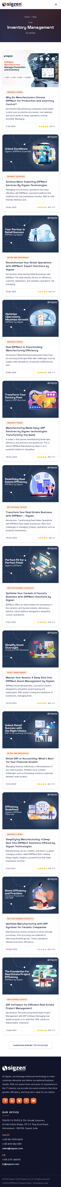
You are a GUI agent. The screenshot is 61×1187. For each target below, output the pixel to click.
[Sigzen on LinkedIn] (12, 1101)
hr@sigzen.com (10, 1164)
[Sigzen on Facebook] (5, 1101)
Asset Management (16, 673)
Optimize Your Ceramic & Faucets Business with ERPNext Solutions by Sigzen (28, 597)
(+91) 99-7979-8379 (12, 1139)
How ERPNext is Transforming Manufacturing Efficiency (24, 348)
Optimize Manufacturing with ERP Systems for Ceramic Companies (27, 925)
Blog (34, 17)
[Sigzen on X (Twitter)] (26, 1101)
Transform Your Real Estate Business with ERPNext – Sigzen (29, 514)
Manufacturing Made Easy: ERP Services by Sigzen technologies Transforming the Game (26, 431)
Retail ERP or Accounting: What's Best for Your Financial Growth (30, 760)
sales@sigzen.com (12, 1148)
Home (27, 17)
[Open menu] (56, 4)
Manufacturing (15, 92)
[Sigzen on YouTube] (33, 1101)
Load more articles (30, 1045)
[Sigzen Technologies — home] (12, 4)
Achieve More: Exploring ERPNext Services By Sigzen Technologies (26, 183)
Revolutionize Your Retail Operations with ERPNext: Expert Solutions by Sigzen (28, 266)
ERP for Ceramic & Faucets (20, 588)
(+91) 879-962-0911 (11, 1144)
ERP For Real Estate (17, 507)
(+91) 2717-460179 (11, 1159)
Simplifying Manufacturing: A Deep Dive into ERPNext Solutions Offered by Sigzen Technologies (30, 843)
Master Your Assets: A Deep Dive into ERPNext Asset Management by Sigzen (30, 679)
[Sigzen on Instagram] (19, 1101)
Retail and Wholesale (18, 258)
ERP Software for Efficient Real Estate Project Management (30, 1006)
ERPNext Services (16, 177)
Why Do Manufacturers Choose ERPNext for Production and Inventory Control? (30, 101)
